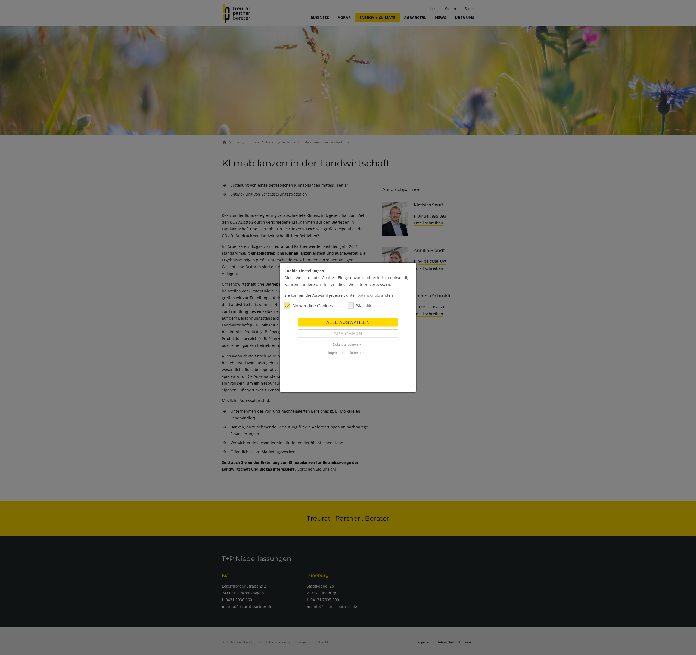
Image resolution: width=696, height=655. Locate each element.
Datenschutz (368, 295)
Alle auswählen (348, 322)
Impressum (337, 353)
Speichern (348, 334)
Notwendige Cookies (313, 306)
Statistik (363, 306)
